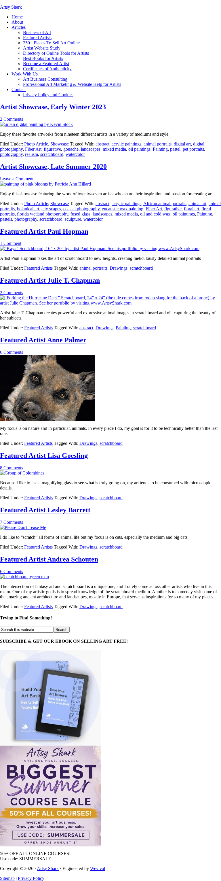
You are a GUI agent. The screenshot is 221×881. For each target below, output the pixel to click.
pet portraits (193, 149)
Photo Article (36, 143)
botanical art (28, 208)
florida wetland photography (42, 213)
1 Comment (10, 243)
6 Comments (11, 352)
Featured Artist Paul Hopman (44, 231)
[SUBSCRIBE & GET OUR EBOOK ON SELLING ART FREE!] (50, 744)
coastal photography (81, 208)
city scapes (51, 208)
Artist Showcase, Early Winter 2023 (53, 107)
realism (31, 154)
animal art (197, 203)
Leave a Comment (16, 178)
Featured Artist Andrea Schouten (49, 559)
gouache (71, 149)
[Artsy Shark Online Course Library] (50, 844)
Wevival (97, 868)
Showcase (59, 143)
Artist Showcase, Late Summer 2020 (53, 166)
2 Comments (11, 119)
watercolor (75, 154)
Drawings (118, 268)
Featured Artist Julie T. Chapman (50, 280)
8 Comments (11, 467)
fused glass (80, 213)
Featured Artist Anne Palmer (43, 340)
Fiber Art (33, 149)
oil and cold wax (155, 213)
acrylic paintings (126, 143)
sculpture (73, 219)
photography (11, 154)
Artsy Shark (11, 7)
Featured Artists (38, 268)
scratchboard (51, 154)
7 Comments (11, 522)
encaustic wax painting (122, 208)
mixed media (114, 149)
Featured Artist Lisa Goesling (44, 455)
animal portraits (158, 143)
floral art (191, 208)
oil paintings (139, 149)
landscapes (90, 149)
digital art (182, 143)
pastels (6, 219)
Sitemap (7, 878)
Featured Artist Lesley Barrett (45, 510)
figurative (52, 149)
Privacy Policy (31, 878)
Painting (160, 149)
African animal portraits (164, 203)
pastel (175, 149)
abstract (102, 143)
